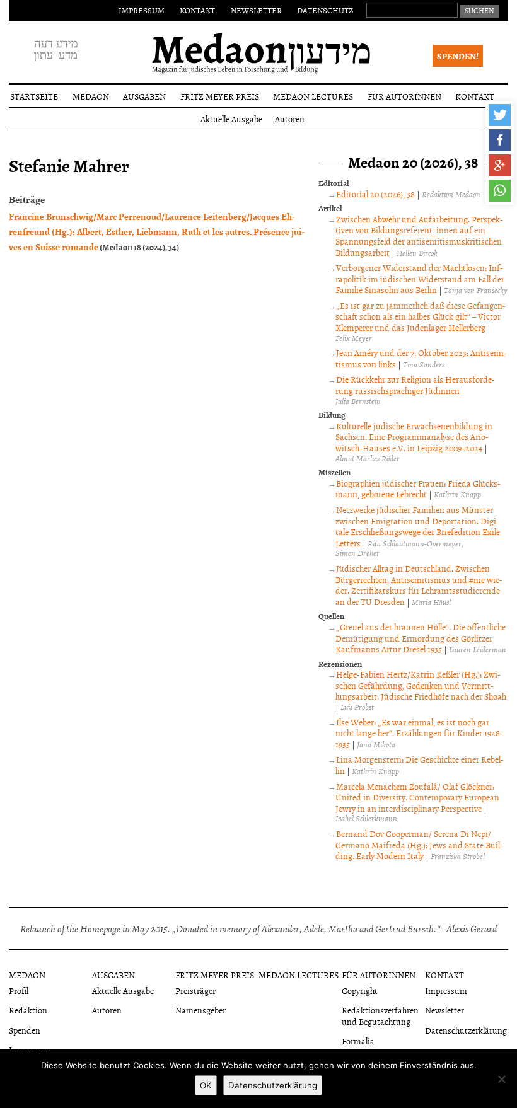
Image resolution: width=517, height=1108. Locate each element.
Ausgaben (144, 96)
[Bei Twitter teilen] (500, 115)
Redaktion (28, 1010)
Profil (18, 990)
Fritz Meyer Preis (219, 96)
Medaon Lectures (313, 96)
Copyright (360, 990)
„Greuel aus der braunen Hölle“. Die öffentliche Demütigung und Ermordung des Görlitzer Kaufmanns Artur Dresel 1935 (420, 637)
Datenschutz (325, 10)
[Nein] (501, 1079)
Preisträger (195, 990)
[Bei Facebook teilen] (500, 140)
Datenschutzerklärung (466, 1030)
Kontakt (197, 10)
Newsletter (256, 10)
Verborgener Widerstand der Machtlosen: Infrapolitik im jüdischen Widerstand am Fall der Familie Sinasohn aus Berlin (419, 278)
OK (206, 1085)
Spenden (24, 1030)
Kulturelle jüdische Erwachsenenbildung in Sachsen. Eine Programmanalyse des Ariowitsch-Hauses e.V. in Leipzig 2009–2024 (413, 436)
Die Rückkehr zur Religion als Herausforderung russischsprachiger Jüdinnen (415, 384)
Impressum (142, 10)
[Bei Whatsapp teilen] (500, 191)
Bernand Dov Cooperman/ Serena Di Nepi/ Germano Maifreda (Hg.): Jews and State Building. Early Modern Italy (419, 844)
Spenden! (458, 55)
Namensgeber (200, 1010)
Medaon (91, 96)
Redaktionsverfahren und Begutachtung (380, 1015)
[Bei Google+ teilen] (500, 165)
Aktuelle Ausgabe (231, 118)
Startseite (34, 96)
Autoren (290, 118)
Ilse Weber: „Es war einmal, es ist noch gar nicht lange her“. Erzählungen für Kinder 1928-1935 (419, 733)
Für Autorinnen (404, 96)
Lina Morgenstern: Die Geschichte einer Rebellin (419, 765)
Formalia (358, 1040)
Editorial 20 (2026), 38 (375, 193)
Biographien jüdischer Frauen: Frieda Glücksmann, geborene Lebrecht (418, 488)
